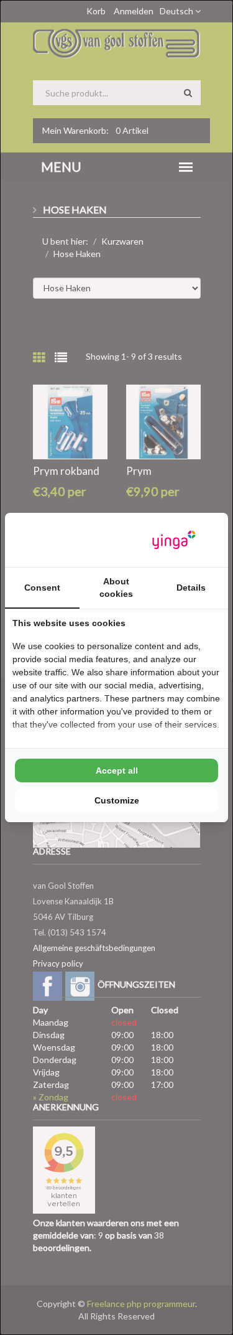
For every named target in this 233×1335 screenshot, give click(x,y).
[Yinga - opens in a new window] (174, 540)
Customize (116, 800)
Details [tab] (191, 588)
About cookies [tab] (116, 587)
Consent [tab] (42, 588)
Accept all (117, 770)
